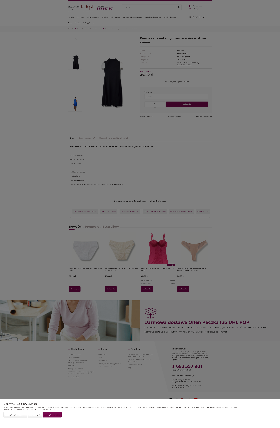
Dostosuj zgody (34, 415)
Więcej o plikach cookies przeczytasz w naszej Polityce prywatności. (29, 409)
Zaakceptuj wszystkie (52, 415)
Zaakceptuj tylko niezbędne (15, 415)
